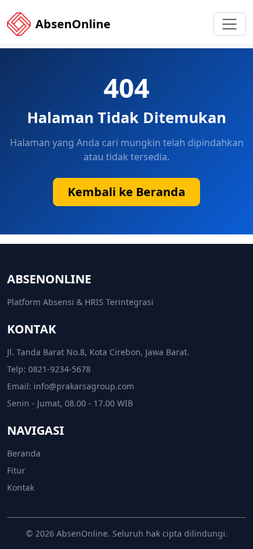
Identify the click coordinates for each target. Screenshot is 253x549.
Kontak (20, 487)
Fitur (16, 470)
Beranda (24, 453)
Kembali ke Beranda (126, 192)
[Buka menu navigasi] (229, 24)
